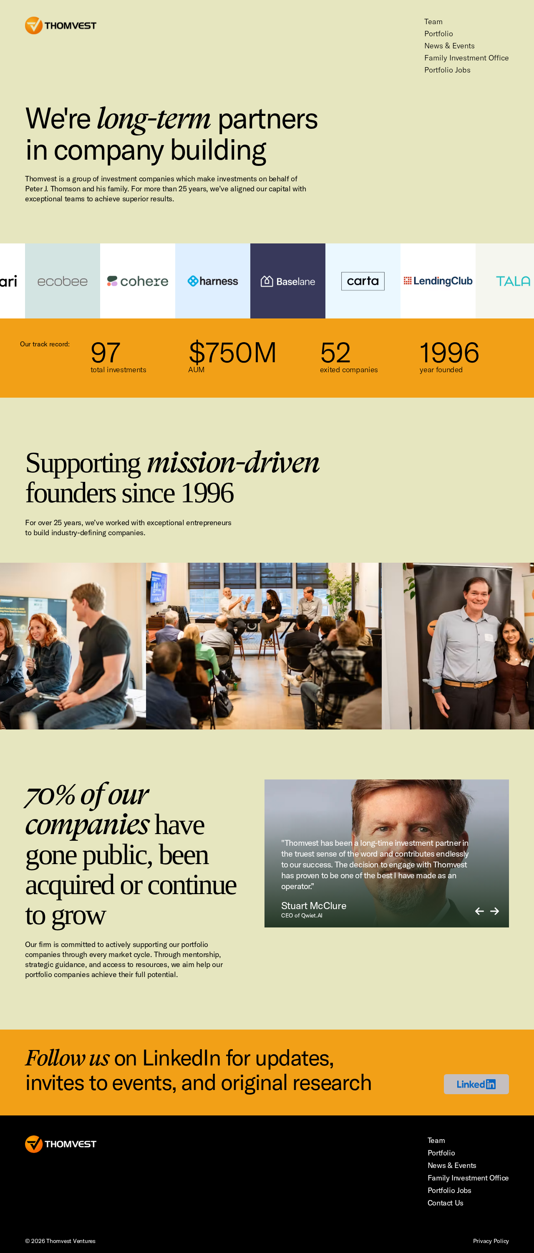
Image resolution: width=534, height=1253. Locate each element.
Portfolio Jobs (447, 70)
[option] (386, 853)
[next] (494, 911)
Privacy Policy (491, 1241)
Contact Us (445, 1203)
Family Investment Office (466, 58)
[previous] (479, 911)
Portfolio (438, 33)
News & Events (449, 45)
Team (433, 21)
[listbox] (386, 853)
